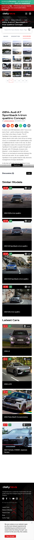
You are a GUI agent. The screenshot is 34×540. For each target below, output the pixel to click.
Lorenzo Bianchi (9, 121)
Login (29, 173)
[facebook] (4, 125)
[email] (29, 125)
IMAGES (5, 36)
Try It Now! (5, 9)
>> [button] (26, 81)
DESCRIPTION (15, 36)
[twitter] (16, 125)
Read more (17, 165)
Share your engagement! (22, 3)
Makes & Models (16, 20)
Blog (3, 515)
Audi (25, 20)
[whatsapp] (20, 125)
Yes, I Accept (10, 536)
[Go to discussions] (10, 188)
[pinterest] (8, 125)
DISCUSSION (27, 36)
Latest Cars (5, 507)
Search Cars (6, 512)
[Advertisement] (17, 96)
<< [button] (7, 81)
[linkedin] (24, 125)
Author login (5, 518)
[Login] (30, 13)
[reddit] (12, 125)
